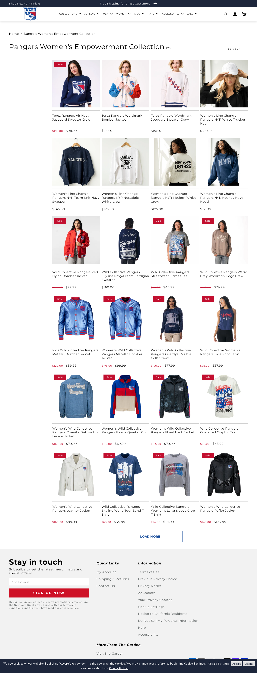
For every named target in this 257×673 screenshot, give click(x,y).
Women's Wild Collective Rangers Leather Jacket (72, 508)
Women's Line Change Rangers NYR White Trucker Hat (222, 119)
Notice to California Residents (163, 614)
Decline (249, 663)
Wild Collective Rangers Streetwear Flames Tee (170, 274)
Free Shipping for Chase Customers (125, 3)
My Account (106, 572)
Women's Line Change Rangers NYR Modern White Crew (173, 197)
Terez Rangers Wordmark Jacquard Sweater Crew (171, 117)
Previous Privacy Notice (157, 579)
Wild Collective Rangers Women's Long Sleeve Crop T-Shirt (173, 510)
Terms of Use (149, 572)
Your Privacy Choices (155, 600)
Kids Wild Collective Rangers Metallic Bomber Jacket (75, 352)
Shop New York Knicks (25, 3)
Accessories (170, 13)
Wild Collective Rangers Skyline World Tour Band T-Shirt (123, 510)
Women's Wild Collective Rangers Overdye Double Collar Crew (171, 354)
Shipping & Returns (113, 579)
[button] (225, 14)
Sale (190, 13)
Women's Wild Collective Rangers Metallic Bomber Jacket (122, 354)
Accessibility (148, 634)
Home (14, 34)
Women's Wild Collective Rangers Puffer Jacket (220, 508)
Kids (137, 13)
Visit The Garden (110, 653)
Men (106, 13)
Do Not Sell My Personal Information (168, 620)
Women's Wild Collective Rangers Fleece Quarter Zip (124, 430)
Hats (151, 13)
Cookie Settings (151, 607)
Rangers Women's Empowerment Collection (60, 34)
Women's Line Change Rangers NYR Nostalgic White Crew (120, 197)
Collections (68, 13)
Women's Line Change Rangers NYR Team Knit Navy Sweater (76, 197)
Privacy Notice (150, 586)
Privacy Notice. (118, 668)
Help (142, 627)
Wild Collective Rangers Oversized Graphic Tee (219, 430)
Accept (236, 663)
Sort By (233, 48)
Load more (150, 536)
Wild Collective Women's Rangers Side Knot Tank (220, 352)
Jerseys (89, 13)
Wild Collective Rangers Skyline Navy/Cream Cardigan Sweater (125, 276)
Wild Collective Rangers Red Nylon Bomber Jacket (75, 274)
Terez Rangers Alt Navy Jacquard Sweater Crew (71, 117)
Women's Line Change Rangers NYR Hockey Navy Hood (221, 197)
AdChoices (147, 593)
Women (121, 13)
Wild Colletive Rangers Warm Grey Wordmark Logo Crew (223, 274)
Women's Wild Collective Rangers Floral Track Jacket (173, 430)
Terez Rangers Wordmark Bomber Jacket (122, 117)
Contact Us (106, 586)
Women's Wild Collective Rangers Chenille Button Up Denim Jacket (75, 432)
